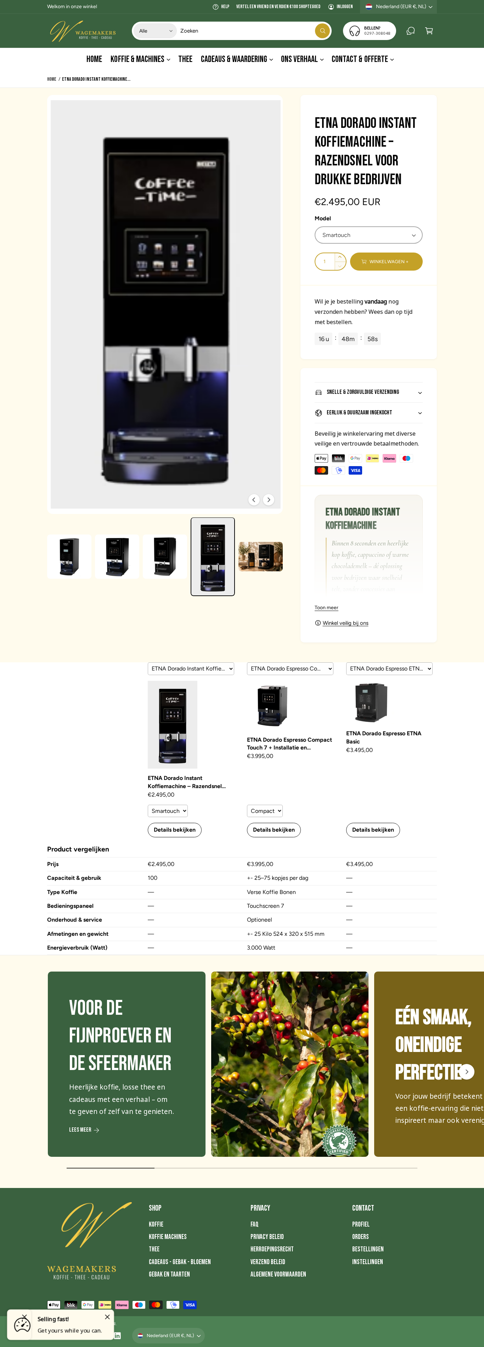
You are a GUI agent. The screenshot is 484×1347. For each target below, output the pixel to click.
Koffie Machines (168, 1237)
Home (51, 79)
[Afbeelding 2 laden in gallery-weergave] (117, 556)
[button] (429, 31)
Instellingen (367, 1262)
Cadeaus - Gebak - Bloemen (180, 1262)
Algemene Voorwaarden (278, 1274)
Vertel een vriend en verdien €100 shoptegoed (278, 7)
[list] (242, 1065)
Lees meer (80, 1129)
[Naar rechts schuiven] (268, 499)
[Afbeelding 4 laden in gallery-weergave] (213, 556)
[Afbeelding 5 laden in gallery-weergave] (260, 556)
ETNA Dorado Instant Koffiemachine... (96, 79)
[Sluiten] (107, 1317)
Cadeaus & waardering (234, 59)
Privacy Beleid (267, 1237)
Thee (154, 1249)
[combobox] (255, 31)
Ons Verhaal (299, 59)
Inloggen (345, 7)
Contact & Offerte (360, 59)
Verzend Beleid (268, 1262)
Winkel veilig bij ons (345, 623)
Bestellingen (368, 1249)
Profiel (361, 1225)
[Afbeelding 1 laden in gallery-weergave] (69, 556)
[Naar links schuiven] (254, 499)
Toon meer (326, 608)
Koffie (156, 1225)
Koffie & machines (137, 59)
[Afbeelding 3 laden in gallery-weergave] (165, 556)
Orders (360, 1237)
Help (225, 7)
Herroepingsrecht (272, 1249)
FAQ (255, 1225)
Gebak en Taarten (169, 1274)
